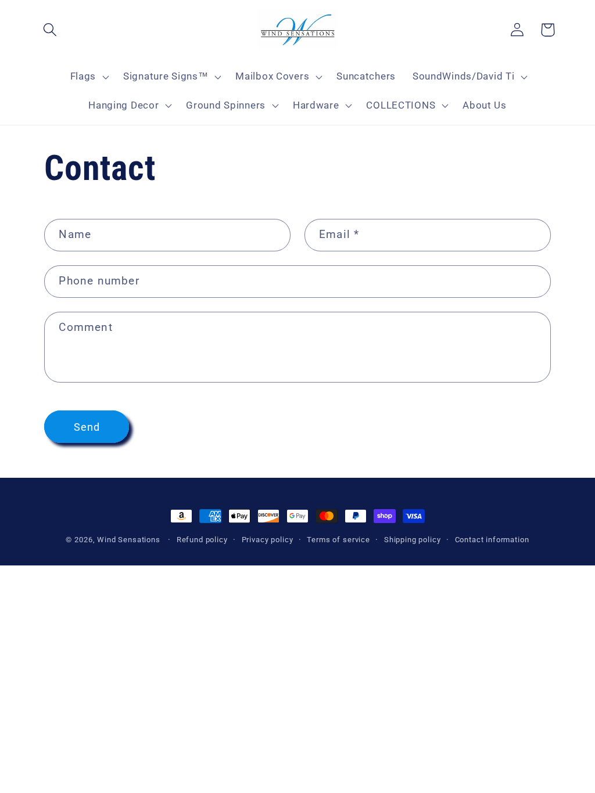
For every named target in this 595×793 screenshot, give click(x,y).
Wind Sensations (128, 539)
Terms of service (338, 539)
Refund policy (202, 539)
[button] (50, 30)
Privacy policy (267, 539)
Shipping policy (412, 539)
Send (87, 427)
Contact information (492, 539)
